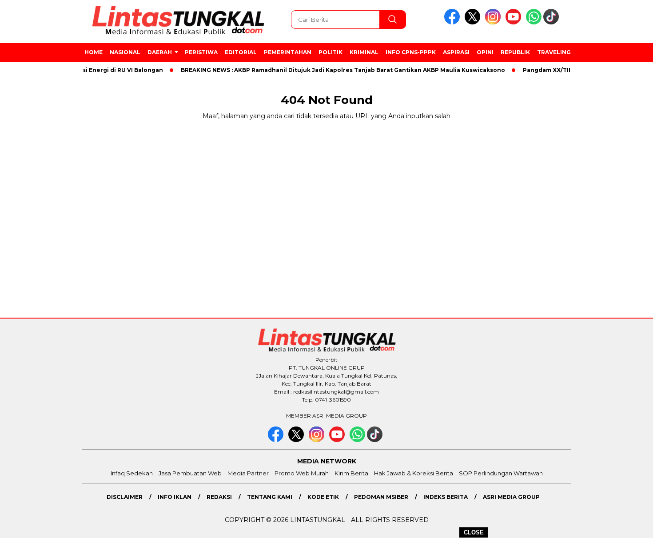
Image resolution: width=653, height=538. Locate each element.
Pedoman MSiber (381, 497)
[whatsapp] (534, 22)
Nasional (125, 52)
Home (93, 52)
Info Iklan (174, 497)
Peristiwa (201, 52)
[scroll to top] (626, 524)
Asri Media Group (511, 497)
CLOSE (474, 532)
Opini (485, 52)
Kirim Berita (351, 473)
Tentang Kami (269, 497)
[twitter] (474, 22)
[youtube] (515, 22)
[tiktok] (552, 22)
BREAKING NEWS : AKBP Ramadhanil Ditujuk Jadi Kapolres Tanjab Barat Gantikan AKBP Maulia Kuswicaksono (335, 70)
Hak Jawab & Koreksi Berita (413, 473)
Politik (330, 52)
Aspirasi (456, 52)
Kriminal (364, 52)
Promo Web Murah (302, 473)
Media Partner (248, 473)
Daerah (159, 52)
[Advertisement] (611, 237)
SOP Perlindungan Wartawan (501, 473)
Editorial (241, 52)
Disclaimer (125, 497)
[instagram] (494, 22)
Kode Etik (323, 497)
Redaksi (219, 497)
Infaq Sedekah (132, 473)
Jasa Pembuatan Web (190, 473)
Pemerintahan (287, 52)
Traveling (554, 52)
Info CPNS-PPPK (411, 52)
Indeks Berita (445, 497)
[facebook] (453, 22)
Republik (515, 52)
